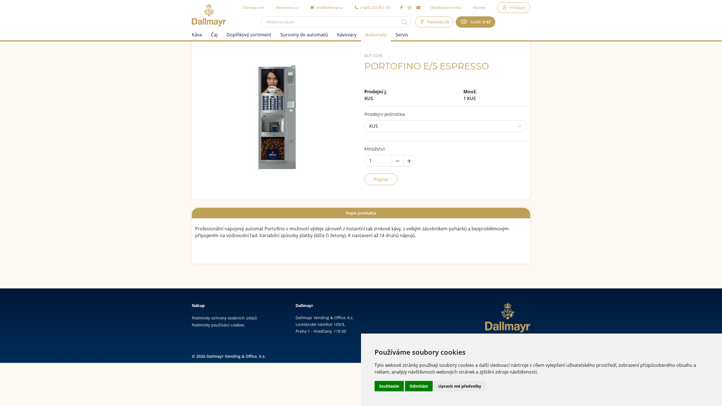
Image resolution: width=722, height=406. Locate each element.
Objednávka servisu (445, 7)
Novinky (479, 7)
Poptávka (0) (437, 22)
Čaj (214, 35)
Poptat (381, 179)
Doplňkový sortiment (248, 35)
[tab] (361, 213)
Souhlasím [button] (389, 386)
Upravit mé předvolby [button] (459, 386)
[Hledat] (404, 21)
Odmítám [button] (419, 386)
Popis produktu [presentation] (361, 213)
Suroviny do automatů (304, 35)
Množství (374, 149)
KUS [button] (373, 126)
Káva (197, 35)
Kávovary (346, 35)
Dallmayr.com (254, 7)
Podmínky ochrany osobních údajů (224, 318)
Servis (401, 35)
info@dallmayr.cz (329, 7)
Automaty (376, 35)
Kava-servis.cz (287, 7)
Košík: (480, 22)
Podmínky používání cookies (218, 325)
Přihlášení (517, 7)
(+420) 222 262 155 (375, 7)
